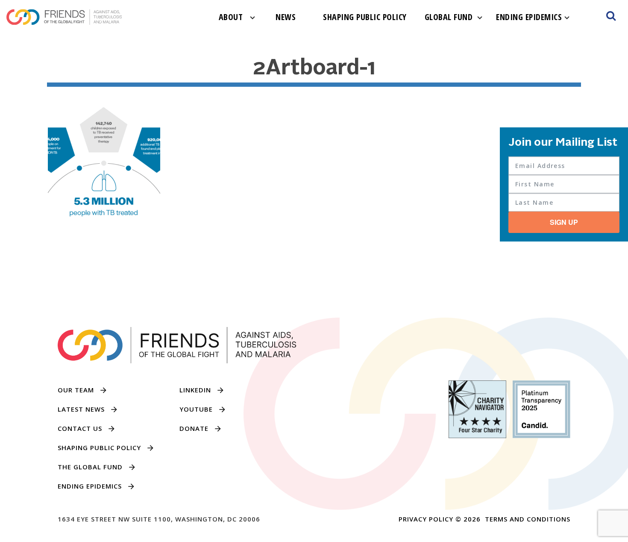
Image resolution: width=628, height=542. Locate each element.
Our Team (76, 390)
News (286, 17)
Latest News (81, 409)
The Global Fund (90, 466)
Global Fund (449, 17)
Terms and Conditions (527, 519)
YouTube (196, 409)
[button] (611, 17)
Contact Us (80, 428)
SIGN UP (564, 222)
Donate (193, 428)
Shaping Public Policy (365, 17)
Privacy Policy (426, 519)
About (231, 17)
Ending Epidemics (529, 17)
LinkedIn (195, 390)
